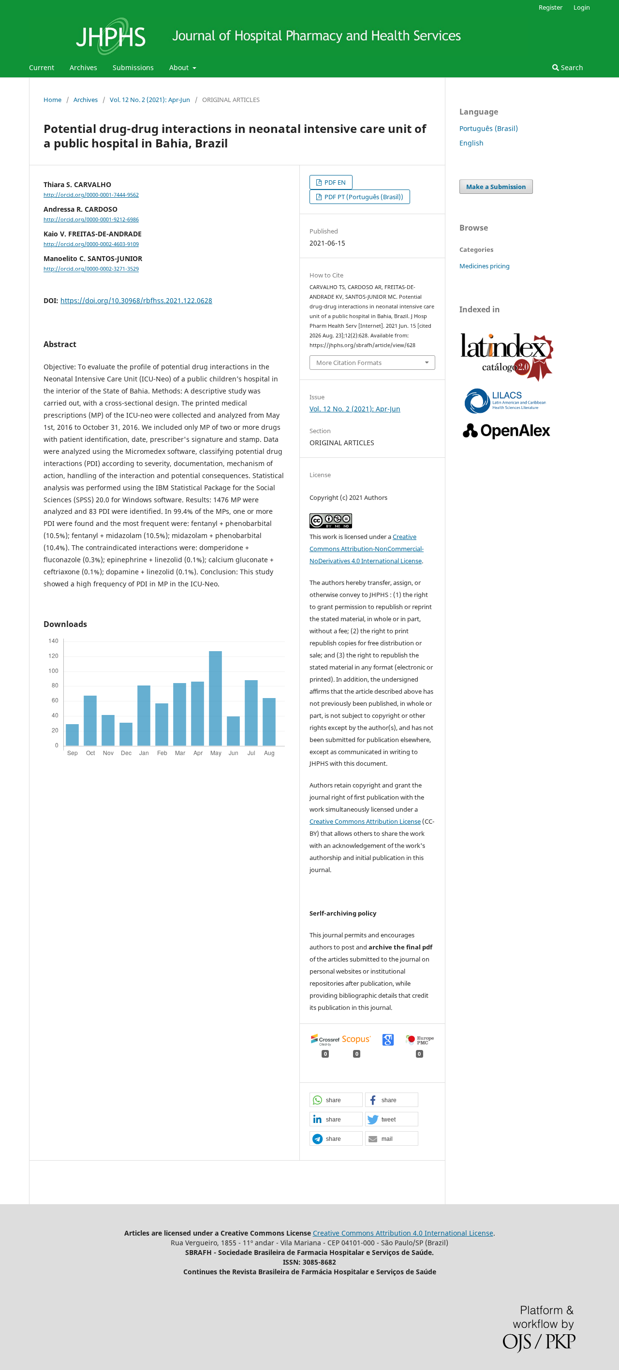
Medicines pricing (484, 266)
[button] (336, 1100)
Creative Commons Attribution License (365, 821)
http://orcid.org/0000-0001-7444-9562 (91, 194)
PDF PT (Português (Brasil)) (363, 196)
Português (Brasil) (488, 128)
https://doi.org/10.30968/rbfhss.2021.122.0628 (136, 300)
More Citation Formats (349, 362)
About (180, 67)
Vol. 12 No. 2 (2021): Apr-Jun (150, 99)
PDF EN (334, 182)
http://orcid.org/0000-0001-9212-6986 (91, 219)
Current (41, 67)
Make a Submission (496, 186)
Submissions (133, 67)
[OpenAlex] (507, 439)
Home (52, 99)
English (471, 142)
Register (550, 7)
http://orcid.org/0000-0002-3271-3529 (91, 269)
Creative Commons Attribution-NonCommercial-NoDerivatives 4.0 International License (367, 548)
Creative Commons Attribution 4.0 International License (403, 1233)
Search (571, 67)
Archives (83, 67)
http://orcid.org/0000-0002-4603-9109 (91, 244)
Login (582, 7)
